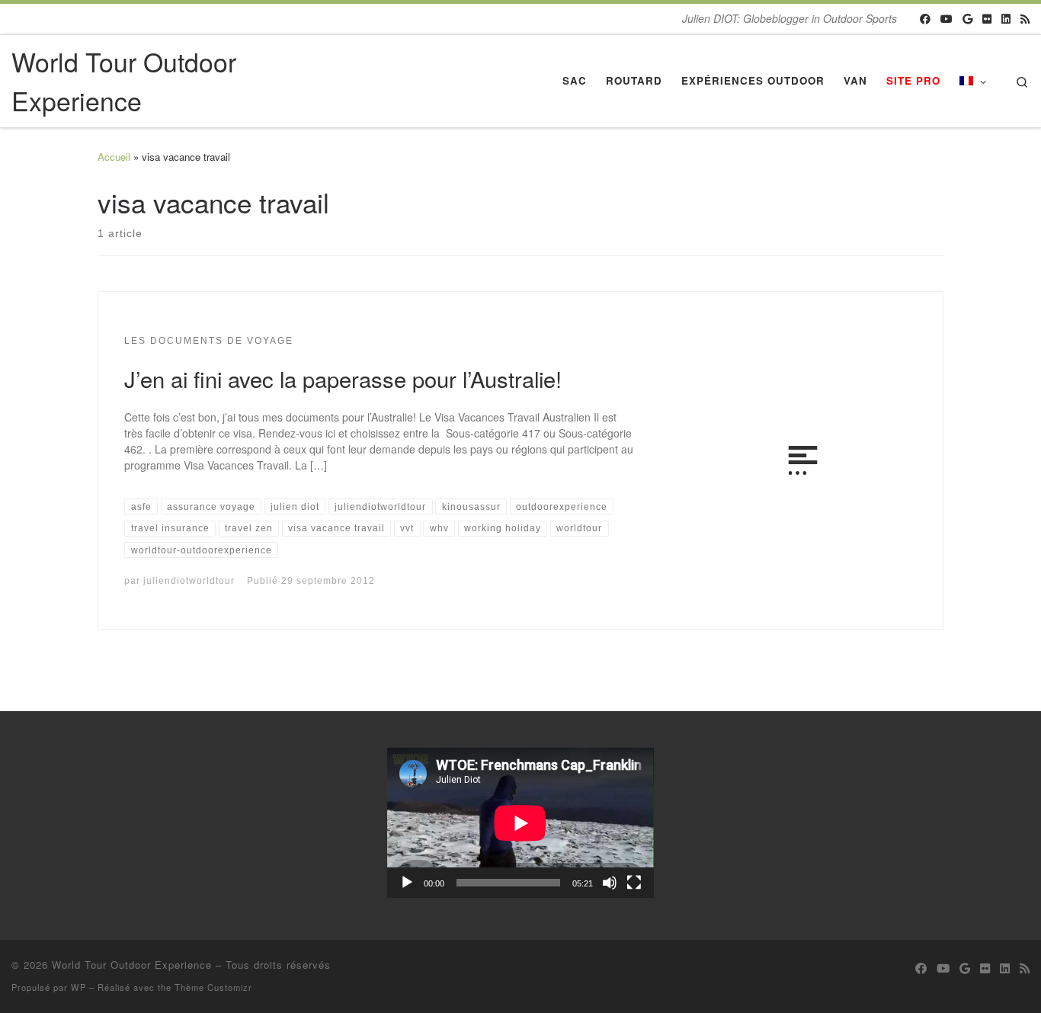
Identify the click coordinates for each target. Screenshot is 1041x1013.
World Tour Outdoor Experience (132, 964)
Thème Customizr (213, 987)
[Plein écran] (634, 882)
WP (78, 987)
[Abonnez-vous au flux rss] (1025, 19)
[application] (520, 823)
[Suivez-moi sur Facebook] (925, 19)
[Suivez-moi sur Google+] (967, 19)
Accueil (114, 156)
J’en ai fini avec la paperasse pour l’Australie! (343, 378)
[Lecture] (407, 882)
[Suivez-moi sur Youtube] (946, 19)
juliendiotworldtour (189, 580)
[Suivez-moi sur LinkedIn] (1006, 19)
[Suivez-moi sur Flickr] (986, 19)
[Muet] (609, 882)
